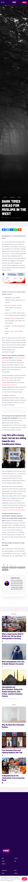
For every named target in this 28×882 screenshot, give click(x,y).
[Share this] (4, 229)
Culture (3, 861)
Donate (3, 873)
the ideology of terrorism (9, 385)
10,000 (16, 331)
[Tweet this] (8, 229)
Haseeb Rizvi (7, 217)
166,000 (13, 305)
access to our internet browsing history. (13, 510)
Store (15, 870)
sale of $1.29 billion (18, 389)
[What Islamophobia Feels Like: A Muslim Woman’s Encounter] (14, 656)
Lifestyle (16, 858)
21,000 (13, 318)
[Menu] (1, 2)
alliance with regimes (8, 380)
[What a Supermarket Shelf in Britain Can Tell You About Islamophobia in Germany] (14, 629)
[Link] (14, 2)
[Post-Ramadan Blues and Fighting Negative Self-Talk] (14, 744)
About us (16, 873)
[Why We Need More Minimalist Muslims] (14, 719)
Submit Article (4, 870)
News (15, 861)
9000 (16, 326)
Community (4, 863)
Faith (3, 858)
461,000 (19, 305)
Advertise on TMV (14, 224)
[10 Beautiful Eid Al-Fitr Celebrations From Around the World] (14, 771)
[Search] (3, 2)
